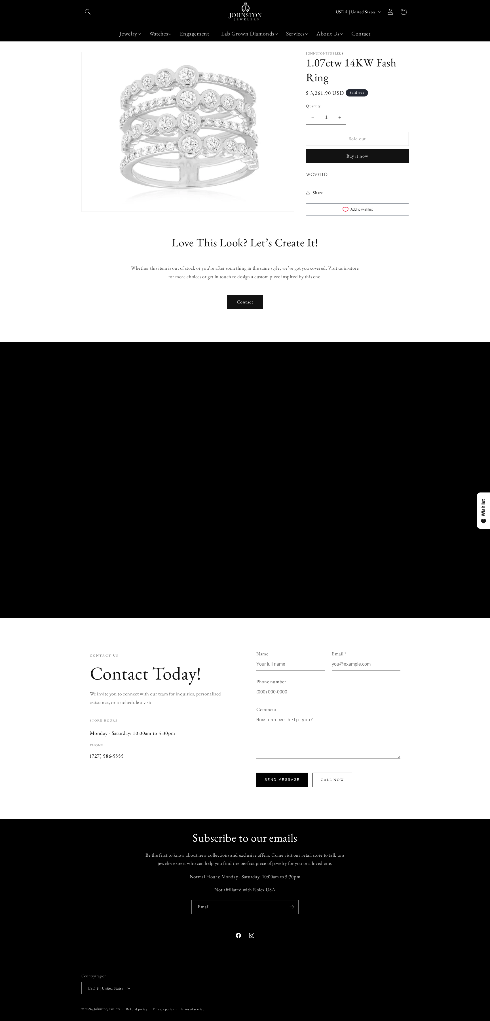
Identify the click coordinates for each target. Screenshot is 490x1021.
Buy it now (357, 156)
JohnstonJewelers (107, 1009)
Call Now (332, 779)
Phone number (271, 681)
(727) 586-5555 (107, 755)
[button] (87, 11)
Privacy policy (163, 1009)
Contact (245, 302)
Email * (339, 654)
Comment (266, 709)
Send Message (282, 780)
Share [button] (318, 192)
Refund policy (136, 1009)
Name (262, 654)
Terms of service (192, 1009)
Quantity (313, 105)
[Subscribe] (291, 907)
